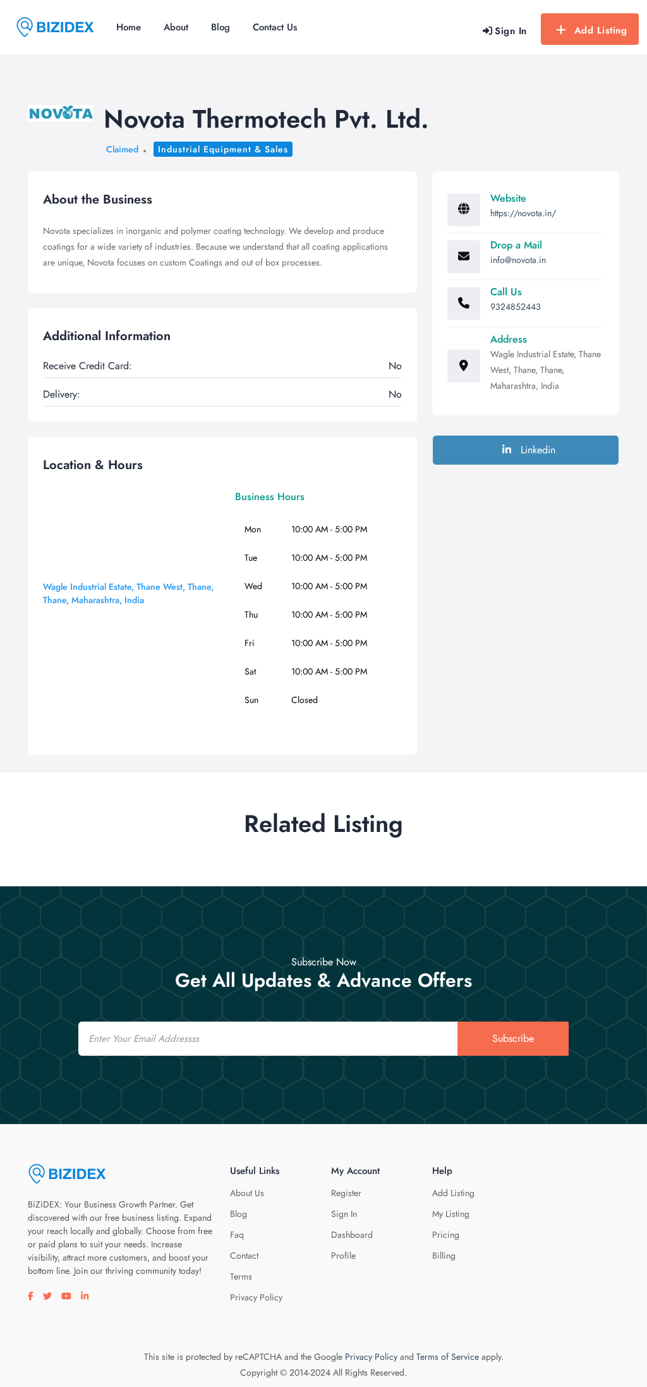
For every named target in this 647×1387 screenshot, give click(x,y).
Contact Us (275, 27)
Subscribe (513, 1038)
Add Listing (600, 30)
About (176, 27)
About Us (247, 1193)
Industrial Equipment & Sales (223, 149)
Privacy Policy (256, 1297)
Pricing (445, 1234)
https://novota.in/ (523, 213)
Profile (343, 1255)
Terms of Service (447, 1356)
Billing (444, 1255)
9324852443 (515, 306)
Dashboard (352, 1234)
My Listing (450, 1213)
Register (346, 1193)
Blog (220, 27)
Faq (237, 1234)
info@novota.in (518, 260)
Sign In (344, 1213)
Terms (241, 1276)
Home (128, 27)
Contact (244, 1255)
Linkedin (536, 450)
